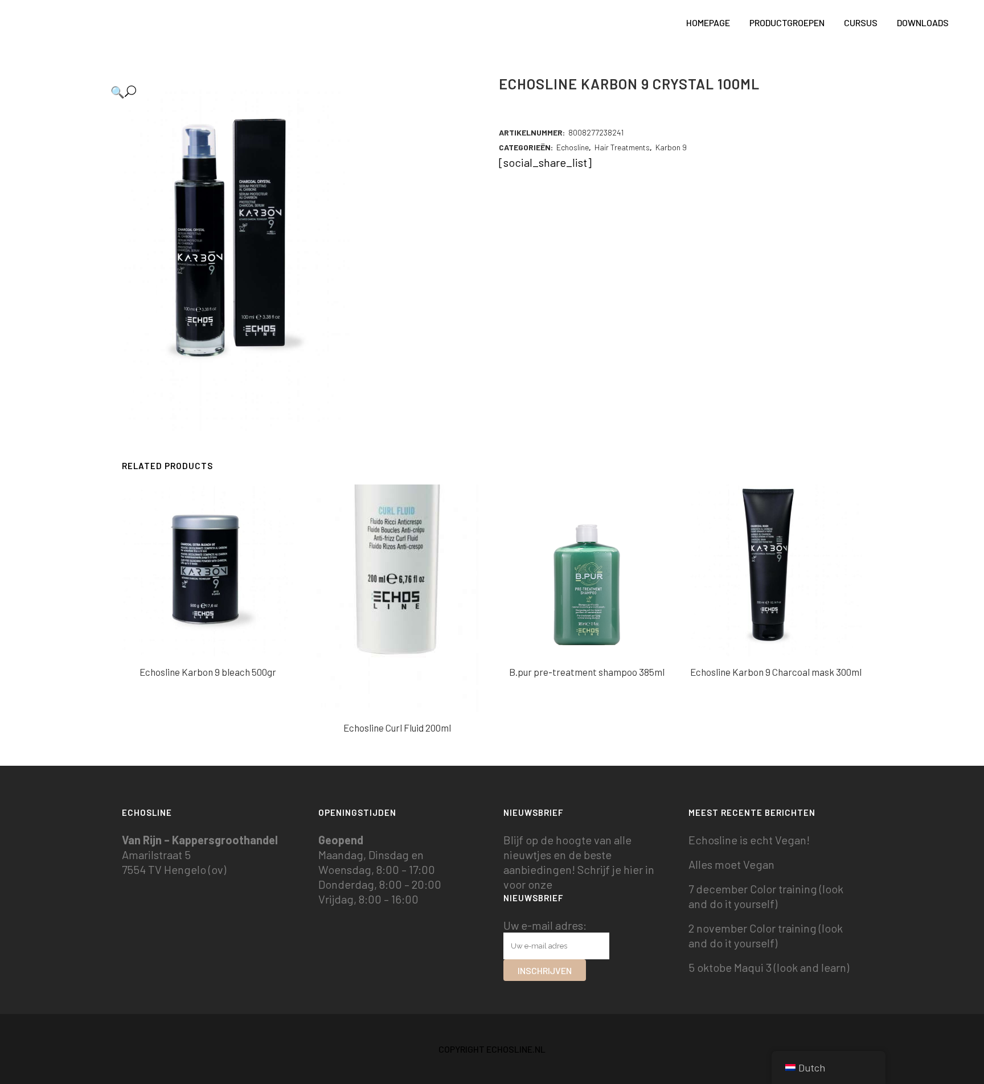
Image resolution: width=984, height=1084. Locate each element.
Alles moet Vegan (731, 864)
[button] (292, 91)
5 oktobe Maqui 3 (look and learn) (768, 967)
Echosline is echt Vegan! (749, 840)
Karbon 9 (671, 147)
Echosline (572, 147)
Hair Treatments (622, 147)
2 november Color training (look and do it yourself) (765, 935)
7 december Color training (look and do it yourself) (765, 896)
